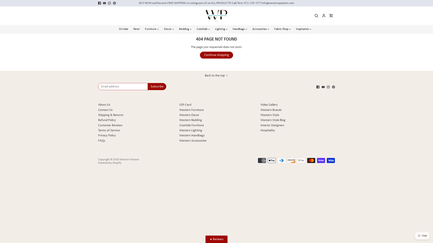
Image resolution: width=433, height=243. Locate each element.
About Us (104, 105)
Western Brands (271, 110)
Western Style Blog (273, 120)
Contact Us (105, 110)
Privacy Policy (107, 135)
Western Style (269, 115)
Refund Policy (107, 120)
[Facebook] (99, 3)
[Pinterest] (114, 3)
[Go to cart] (331, 15)
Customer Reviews (110, 125)
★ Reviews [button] (216, 239)
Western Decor (189, 115)
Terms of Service (109, 130)
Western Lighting (190, 130)
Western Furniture (191, 110)
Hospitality (267, 130)
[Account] (323, 15)
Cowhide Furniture (191, 125)
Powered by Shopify (109, 163)
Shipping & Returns (110, 115)
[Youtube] (104, 3)
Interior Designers (272, 125)
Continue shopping (216, 55)
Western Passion (129, 159)
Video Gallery (269, 105)
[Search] (316, 15)
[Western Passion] (216, 12)
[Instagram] (109, 3)
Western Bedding (190, 120)
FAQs (101, 141)
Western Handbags (192, 135)
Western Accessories (193, 141)
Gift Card (185, 105)
